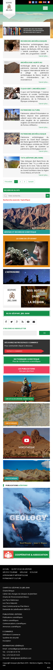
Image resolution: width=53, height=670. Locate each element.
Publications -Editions (12, 614)
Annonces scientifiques (12, 626)
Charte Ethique (8, 591)
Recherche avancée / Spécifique (16, 200)
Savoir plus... (43, 56)
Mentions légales (36, 663)
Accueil (6, 569)
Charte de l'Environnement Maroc (16, 597)
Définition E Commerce (11, 634)
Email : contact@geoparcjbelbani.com (17, 649)
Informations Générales (13, 645)
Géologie (23, 572)
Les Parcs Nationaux (11, 600)
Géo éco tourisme (10, 572)
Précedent (8, 182)
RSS (48, 667)
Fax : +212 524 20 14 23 (11, 655)
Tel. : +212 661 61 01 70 (11, 652)
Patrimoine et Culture (12, 578)
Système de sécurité (11, 637)
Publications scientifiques (13, 617)
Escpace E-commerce (14, 351)
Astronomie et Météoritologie (15, 575)
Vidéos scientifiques (11, 620)
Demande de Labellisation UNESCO (16, 609)
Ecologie (33, 572)
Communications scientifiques (14, 623)
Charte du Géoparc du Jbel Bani (16, 587)
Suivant (30, 182)
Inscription (7, 641)
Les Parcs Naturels (10, 603)
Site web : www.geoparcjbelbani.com (17, 658)
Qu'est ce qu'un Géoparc (21, 569)
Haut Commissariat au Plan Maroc (16, 606)
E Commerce (8, 631)
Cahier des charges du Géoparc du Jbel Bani (20, 594)
